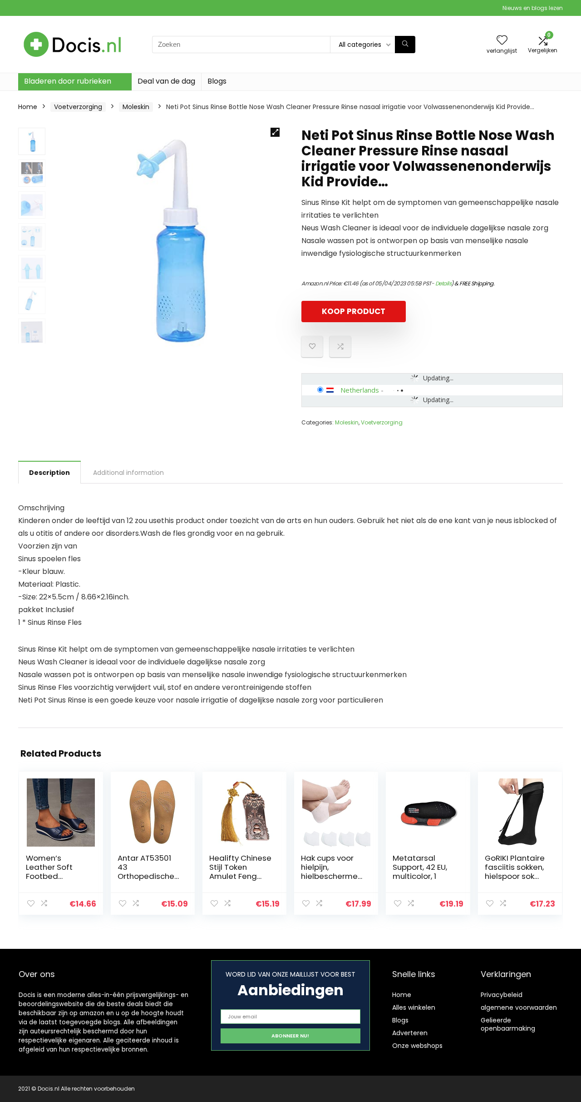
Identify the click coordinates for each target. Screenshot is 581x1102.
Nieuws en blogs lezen (532, 8)
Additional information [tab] (128, 472)
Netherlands (359, 389)
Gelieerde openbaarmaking (508, 1024)
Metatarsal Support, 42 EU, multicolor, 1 (420, 867)
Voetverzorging (78, 106)
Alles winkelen (413, 1007)
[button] (275, 132)
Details (443, 283)
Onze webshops (417, 1045)
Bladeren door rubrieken (67, 81)
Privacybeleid (501, 994)
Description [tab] (49, 472)
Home (27, 106)
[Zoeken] (405, 44)
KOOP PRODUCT (353, 311)
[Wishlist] (502, 40)
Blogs (216, 81)
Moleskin (136, 106)
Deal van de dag (166, 81)
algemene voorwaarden (519, 1007)
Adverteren (410, 1032)
